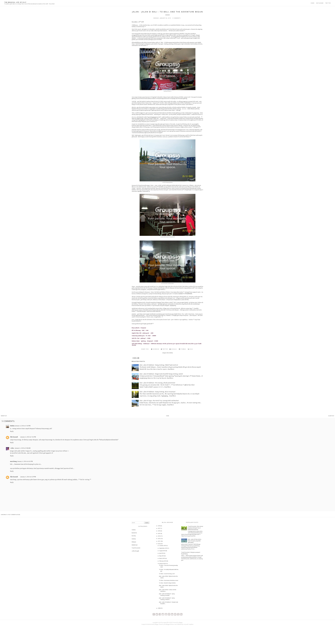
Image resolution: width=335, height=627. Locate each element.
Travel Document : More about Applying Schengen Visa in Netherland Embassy (195, 528)
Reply (12, 431)
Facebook (155, 349)
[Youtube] (166, 614)
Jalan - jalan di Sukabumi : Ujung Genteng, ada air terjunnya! (157, 392)
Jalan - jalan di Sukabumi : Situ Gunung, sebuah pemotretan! (157, 383)
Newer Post (4, 415)
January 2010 (162, 563)
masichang (13, 461)
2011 (159, 541)
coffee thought (135, 551)
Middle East (134, 545)
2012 (159, 538)
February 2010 (162, 561)
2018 (159, 526)
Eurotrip (134, 536)
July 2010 (161, 553)
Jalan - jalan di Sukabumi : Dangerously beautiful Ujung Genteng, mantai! (161, 374)
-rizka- (12, 448)
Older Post (331, 415)
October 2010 (162, 545)
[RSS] (181, 614)
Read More (171, 369)
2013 (159, 536)
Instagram (319, 3)
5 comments (176, 18)
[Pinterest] (169, 614)
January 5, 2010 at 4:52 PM (25, 461)
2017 (159, 528)
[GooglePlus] (154, 614)
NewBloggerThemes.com (170, 624)
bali (167, 353)
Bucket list (134, 533)
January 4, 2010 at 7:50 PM (22, 426)
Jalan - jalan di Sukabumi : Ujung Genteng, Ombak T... (167, 598)
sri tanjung (178, 129)
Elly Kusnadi (14, 437)
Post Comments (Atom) (14, 514)
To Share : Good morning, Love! (167, 573)
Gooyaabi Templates (188, 624)
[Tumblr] (178, 614)
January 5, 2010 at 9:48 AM (22, 448)
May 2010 (161, 556)
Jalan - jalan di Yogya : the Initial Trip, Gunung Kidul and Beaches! (159, 400)
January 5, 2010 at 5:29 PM (28, 477)
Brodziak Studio (150, 624)
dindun (12, 426)
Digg (191, 349)
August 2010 (162, 550)
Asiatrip (134, 529)
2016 (159, 531)
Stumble (183, 349)
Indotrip (171, 353)
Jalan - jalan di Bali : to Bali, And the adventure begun (167, 12)
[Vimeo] (175, 614)
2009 (159, 608)
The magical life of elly (15, 2)
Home (312, 3)
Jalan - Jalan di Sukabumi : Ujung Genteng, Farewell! (167, 594)
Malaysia (134, 542)
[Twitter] (157, 614)
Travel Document (136, 548)
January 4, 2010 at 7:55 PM (28, 437)
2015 (159, 533)
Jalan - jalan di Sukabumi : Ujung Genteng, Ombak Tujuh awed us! (159, 365)
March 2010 (162, 558)
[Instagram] (163, 614)
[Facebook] (160, 614)
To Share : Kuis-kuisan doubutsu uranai (168, 580)
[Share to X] (137, 358)
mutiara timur (170, 125)
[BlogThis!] (135, 358)
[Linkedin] (172, 614)
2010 (159, 543)
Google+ (174, 349)
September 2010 (163, 548)
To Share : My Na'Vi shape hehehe (167, 583)
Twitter (328, 3)
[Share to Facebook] (138, 358)
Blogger (181, 622)
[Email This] (133, 358)
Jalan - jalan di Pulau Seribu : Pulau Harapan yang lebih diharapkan (195, 541)
